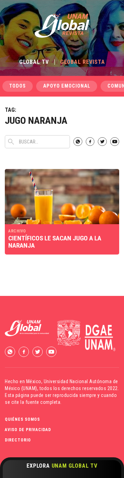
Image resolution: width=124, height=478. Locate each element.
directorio (18, 440)
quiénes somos (22, 419)
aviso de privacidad (28, 429)
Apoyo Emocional (66, 86)
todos (17, 86)
